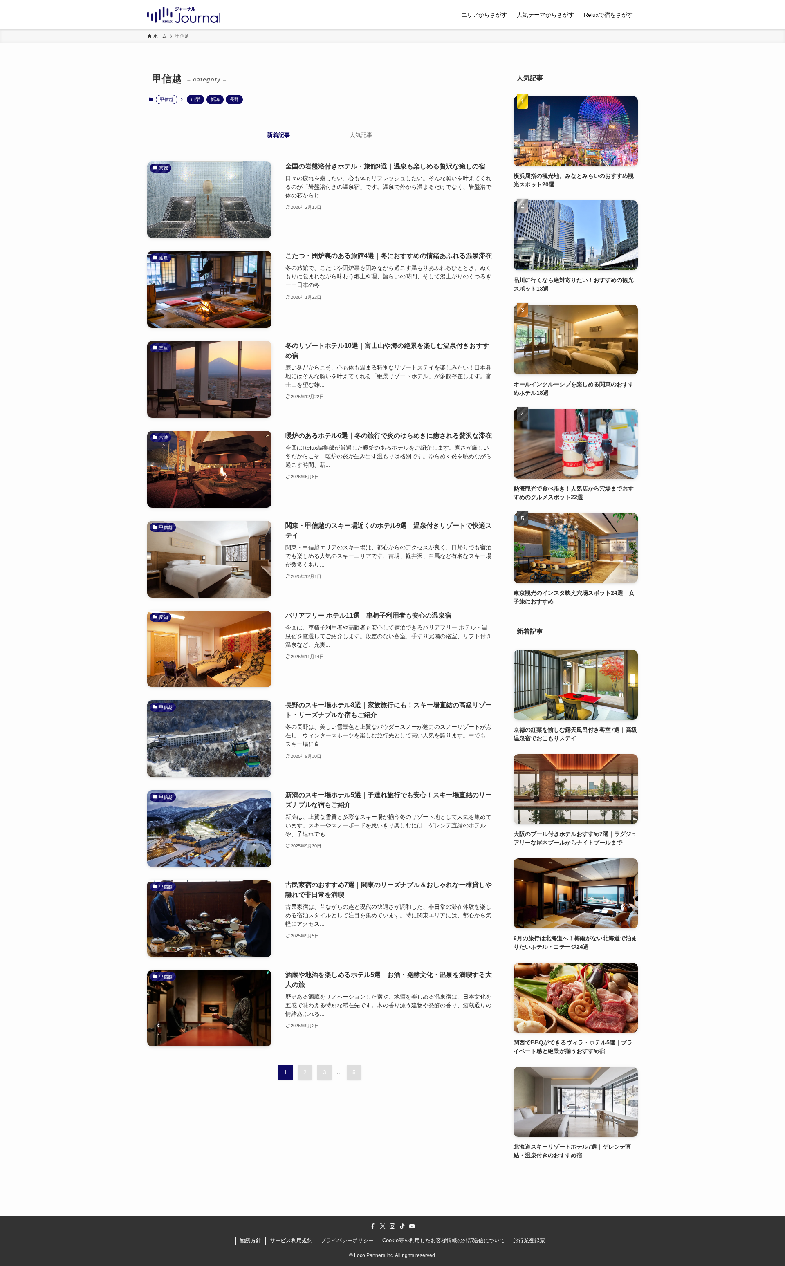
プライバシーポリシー (347, 1240)
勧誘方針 (250, 1240)
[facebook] (373, 1226)
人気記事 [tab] (361, 135)
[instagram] (392, 1226)
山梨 (195, 99)
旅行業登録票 (529, 1240)
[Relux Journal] (183, 15)
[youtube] (412, 1226)
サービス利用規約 (291, 1240)
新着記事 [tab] (278, 135)
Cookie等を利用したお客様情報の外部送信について (443, 1240)
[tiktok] (402, 1226)
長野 (234, 99)
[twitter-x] (382, 1226)
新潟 (215, 99)
